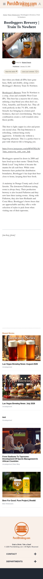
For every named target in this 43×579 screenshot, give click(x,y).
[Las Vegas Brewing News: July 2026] (21, 387)
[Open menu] (4, 4)
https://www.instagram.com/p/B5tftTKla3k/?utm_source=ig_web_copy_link (21, 150)
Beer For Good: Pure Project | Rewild (19, 501)
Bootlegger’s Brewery (11, 92)
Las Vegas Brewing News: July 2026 (18, 403)
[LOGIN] (39, 4)
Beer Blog (16, 464)
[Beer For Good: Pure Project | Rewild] (21, 484)
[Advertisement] (21, 286)
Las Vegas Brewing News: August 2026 (20, 364)
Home (5, 15)
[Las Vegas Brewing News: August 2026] (21, 348)
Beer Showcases (14, 15)
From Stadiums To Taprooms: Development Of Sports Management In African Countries (20, 459)
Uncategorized (7, 367)
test (4, 417)
